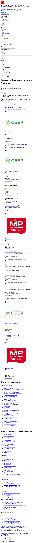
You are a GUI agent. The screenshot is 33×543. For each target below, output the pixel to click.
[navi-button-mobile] (2, 35)
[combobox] (8, 49)
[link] (3, 27)
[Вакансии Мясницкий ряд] (18, 226)
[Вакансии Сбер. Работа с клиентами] (18, 122)
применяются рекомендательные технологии (13, 527)
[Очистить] (3, 52)
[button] (2, 30)
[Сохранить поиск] (2, 57)
